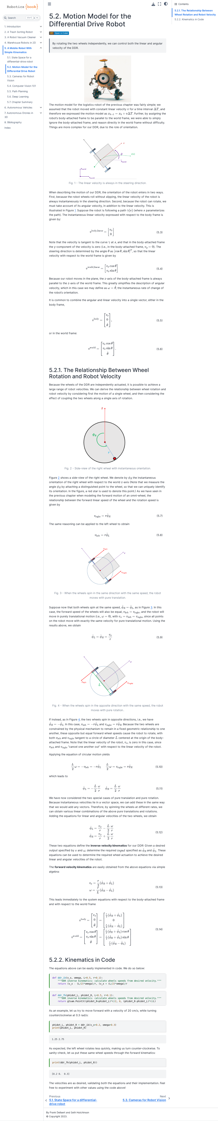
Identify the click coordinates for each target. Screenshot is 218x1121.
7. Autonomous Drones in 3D (18, 114)
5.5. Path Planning (17, 91)
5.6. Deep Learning (18, 96)
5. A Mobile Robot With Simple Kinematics (18, 50)
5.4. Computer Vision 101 (21, 85)
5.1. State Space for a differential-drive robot (20, 59)
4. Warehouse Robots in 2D (20, 42)
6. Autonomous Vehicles (18, 107)
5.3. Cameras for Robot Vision (20, 78)
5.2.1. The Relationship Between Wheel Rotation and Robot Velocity (195, 12)
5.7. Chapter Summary (20, 102)
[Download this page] (153, 4)
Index (7, 127)
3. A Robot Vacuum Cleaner (20, 37)
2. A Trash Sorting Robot (18, 31)
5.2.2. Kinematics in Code (189, 19)
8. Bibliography (13, 122)
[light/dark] (166, 3)
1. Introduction (12, 26)
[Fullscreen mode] (159, 4)
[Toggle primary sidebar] (49, 4)
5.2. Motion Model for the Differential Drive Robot (22, 69)
